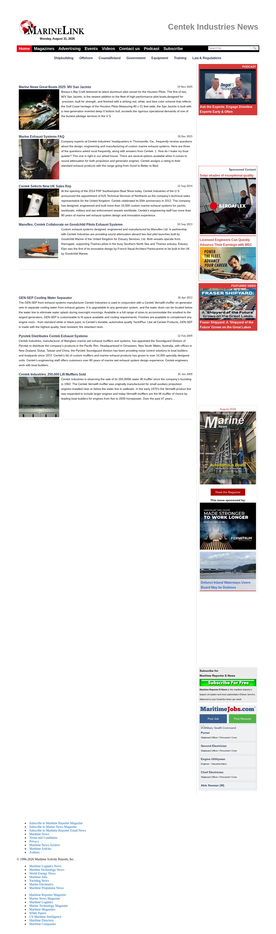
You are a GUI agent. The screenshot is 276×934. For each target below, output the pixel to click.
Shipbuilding (64, 58)
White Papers (37, 913)
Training (180, 58)
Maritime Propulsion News (46, 888)
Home (24, 48)
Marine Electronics (41, 884)
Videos (108, 48)
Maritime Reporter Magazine (47, 895)
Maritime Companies (42, 924)
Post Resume (242, 718)
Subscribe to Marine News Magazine (53, 826)
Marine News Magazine (44, 898)
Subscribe (173, 48)
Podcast (151, 48)
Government (135, 58)
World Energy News (42, 873)
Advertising (69, 48)
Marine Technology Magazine (48, 905)
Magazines (44, 48)
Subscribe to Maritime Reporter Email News (57, 830)
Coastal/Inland (110, 58)
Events (91, 48)
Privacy (34, 841)
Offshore (86, 58)
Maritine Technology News (46, 869)
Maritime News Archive (44, 845)
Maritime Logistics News (45, 866)
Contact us (129, 48)
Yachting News (39, 880)
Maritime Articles (40, 848)
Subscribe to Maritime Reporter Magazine (56, 823)
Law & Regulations (206, 58)
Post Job (213, 718)
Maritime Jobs (38, 877)
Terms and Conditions (43, 837)
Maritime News (39, 834)
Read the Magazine (227, 492)
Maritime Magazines (42, 909)
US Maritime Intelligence (45, 916)
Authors (34, 852)
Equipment (159, 58)
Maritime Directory (41, 920)
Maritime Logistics (41, 902)
